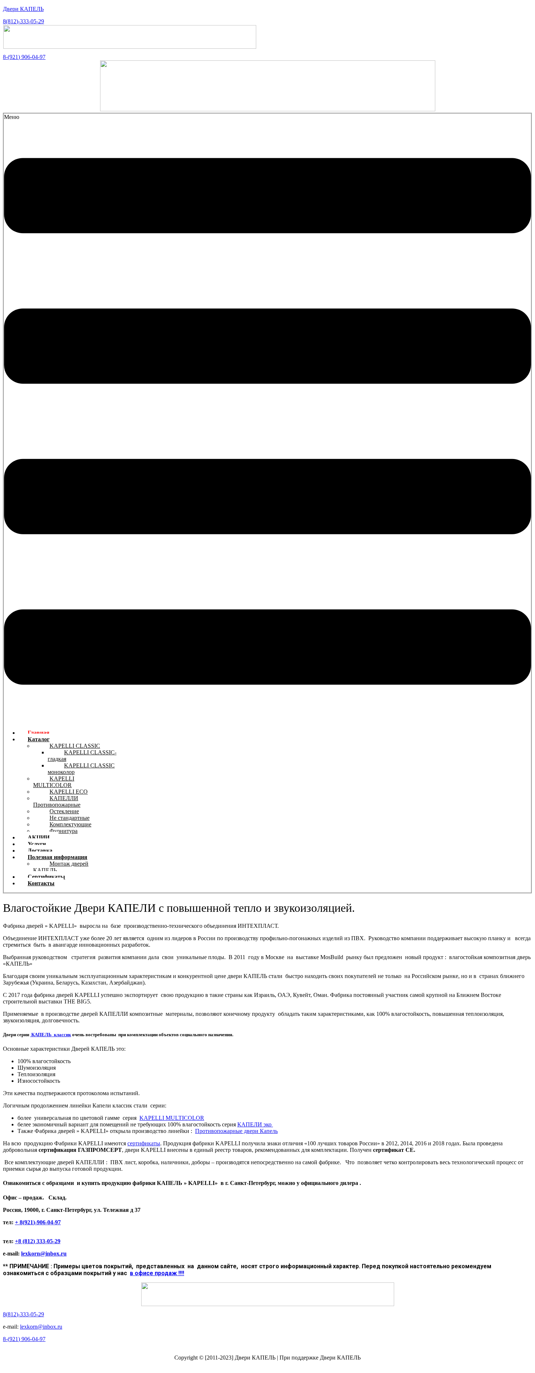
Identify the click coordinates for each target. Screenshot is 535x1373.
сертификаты (143, 1143)
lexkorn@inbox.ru (44, 1253)
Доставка (40, 850)
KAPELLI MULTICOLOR (53, 781)
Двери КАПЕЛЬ (23, 9)
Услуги (37, 844)
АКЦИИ (38, 837)
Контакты (41, 883)
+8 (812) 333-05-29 (37, 1241)
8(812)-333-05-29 (23, 21)
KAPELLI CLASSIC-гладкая (82, 755)
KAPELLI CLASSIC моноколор (81, 768)
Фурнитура (63, 831)
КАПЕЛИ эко (255, 1124)
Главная (38, 733)
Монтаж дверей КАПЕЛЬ (60, 867)
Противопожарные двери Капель (236, 1131)
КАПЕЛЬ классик (50, 1034)
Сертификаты (46, 877)
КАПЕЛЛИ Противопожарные (56, 801)
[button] (267, 419)
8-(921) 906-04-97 (24, 57)
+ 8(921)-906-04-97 (38, 1222)
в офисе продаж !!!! (157, 1273)
